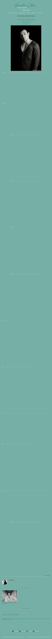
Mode (26, 618)
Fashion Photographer (18, 618)
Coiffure (13, 618)
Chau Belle (9, 618)
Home (10, 12)
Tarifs (28, 12)
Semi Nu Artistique (46, 618)
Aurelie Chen (11, 580)
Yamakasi (10, 619)
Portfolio (15, 12)
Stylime (8, 619)
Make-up (23, 618)
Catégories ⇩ (22, 12)
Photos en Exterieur (40, 618)
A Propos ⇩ (33, 12)
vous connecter (8, 614)
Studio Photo (4, 619)
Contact (40, 12)
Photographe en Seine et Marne (32, 618)
